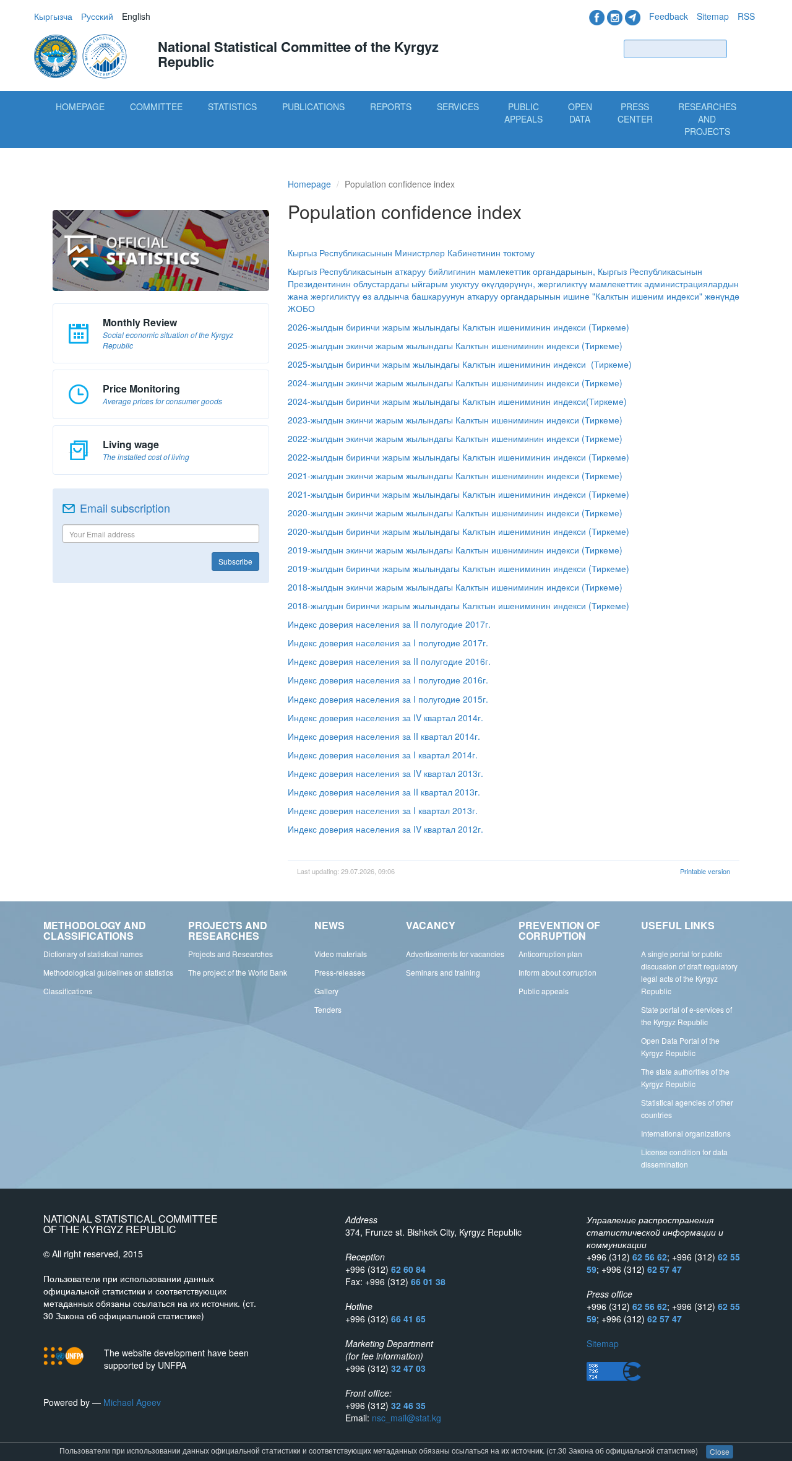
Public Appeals (523, 112)
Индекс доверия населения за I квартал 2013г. (383, 810)
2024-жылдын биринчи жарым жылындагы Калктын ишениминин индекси (437, 401)
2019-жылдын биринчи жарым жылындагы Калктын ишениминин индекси (437, 568)
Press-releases (339, 972)
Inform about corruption (557, 972)
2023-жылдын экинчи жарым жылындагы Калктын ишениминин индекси (433, 420)
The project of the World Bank (237, 972)
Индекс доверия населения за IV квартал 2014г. (385, 717)
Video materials (340, 953)
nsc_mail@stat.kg (406, 1417)
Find (743, 48)
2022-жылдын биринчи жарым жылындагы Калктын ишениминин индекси (437, 457)
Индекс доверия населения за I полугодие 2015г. (388, 699)
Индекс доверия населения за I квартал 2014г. (383, 754)
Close (720, 1451)
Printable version (705, 871)
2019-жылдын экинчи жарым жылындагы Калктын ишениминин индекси (433, 550)
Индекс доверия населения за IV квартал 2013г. (385, 773)
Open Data (580, 112)
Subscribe (235, 561)
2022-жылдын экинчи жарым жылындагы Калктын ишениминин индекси (433, 438)
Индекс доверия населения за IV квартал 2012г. (385, 829)
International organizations (686, 1133)
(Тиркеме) (608, 327)
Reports (390, 106)
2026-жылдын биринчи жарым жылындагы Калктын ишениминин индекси (437, 327)
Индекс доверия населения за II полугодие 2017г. (389, 624)
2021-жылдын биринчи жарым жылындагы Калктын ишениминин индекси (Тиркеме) (458, 494)
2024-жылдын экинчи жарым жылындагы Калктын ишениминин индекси (435, 382)
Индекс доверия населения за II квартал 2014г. (384, 736)
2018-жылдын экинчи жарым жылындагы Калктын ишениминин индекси (433, 587)
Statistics (232, 106)
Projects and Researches (230, 953)
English (136, 16)
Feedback (668, 16)
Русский (97, 16)
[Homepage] (81, 55)
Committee (156, 106)
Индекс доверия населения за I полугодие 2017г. (388, 642)
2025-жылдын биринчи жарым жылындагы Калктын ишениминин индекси (437, 364)
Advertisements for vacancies (455, 953)
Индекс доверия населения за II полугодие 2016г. (389, 661)
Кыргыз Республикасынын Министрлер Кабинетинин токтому (411, 252)
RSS (746, 16)
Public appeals (544, 991)
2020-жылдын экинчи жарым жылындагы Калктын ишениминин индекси (433, 512)
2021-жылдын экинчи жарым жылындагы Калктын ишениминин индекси (433, 475)
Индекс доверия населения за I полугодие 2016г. (388, 680)
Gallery (326, 991)
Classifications (67, 991)
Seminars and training (443, 972)
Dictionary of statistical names (93, 953)
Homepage (80, 106)
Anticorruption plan (550, 953)
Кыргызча (53, 16)
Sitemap (713, 16)
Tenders (328, 1009)
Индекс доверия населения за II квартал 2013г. (384, 792)
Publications (313, 106)
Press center (635, 112)
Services (458, 106)
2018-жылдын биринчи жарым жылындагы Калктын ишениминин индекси (437, 605)
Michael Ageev (132, 1402)
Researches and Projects (707, 118)
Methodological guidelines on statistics (108, 972)
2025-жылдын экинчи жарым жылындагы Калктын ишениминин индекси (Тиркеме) (455, 345)
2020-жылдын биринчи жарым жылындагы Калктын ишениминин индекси (437, 531)
